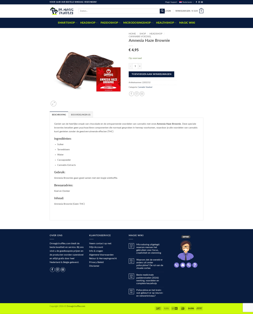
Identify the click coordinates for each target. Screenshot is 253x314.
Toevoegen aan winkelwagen (151, 74)
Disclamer (94, 266)
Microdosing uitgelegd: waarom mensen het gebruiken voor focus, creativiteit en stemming (148, 248)
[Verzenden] (162, 11)
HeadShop (155, 34)
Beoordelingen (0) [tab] (80, 115)
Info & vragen (96, 251)
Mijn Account (96, 247)
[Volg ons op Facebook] (196, 2)
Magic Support (171, 2)
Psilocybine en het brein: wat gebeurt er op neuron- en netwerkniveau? (149, 293)
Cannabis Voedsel (140, 36)
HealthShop (165, 23)
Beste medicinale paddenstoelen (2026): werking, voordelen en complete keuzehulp (147, 279)
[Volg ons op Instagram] (199, 2)
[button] (168, 11)
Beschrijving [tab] (59, 115)
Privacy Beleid (96, 262)
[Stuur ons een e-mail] (202, 2)
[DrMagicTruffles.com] (62, 11)
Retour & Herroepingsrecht (103, 258)
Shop (143, 34)
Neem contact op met (100, 243)
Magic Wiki (187, 23)
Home (132, 34)
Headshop (87, 23)
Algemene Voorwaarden (101, 255)
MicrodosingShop (137, 23)
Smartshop (66, 23)
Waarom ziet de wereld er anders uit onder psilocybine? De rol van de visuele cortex (149, 264)
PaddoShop (109, 23)
